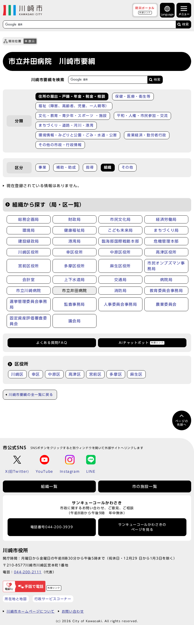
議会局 (74, 321)
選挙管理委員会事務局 (28, 304)
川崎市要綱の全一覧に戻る (31, 394)
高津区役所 (166, 252)
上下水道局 (74, 280)
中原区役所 (120, 252)
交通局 (120, 280)
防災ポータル (145, 10)
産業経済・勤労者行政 (146, 135)
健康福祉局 (74, 230)
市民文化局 (120, 219)
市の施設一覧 (144, 486)
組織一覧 (49, 486)
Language (167, 14)
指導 (90, 167)
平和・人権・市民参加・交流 (142, 115)
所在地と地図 (16, 599)
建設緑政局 (28, 241)
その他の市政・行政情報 (60, 145)
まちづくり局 (166, 230)
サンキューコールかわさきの (142, 527)
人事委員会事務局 (120, 304)
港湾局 (74, 241)
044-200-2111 (28, 572)
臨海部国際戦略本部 (120, 241)
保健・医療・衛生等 (132, 96)
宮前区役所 (28, 266)
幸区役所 (74, 252)
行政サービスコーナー (53, 599)
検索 (185, 24)
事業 (42, 167)
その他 (127, 167)
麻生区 (136, 374)
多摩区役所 (74, 266)
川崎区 (17, 374)
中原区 (54, 374)
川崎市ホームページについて (31, 611)
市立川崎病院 (28, 290)
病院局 (166, 280)
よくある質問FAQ (51, 342)
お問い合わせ (73, 611)
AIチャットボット (141, 342)
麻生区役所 (120, 266)
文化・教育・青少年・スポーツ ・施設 (73, 115)
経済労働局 (166, 219)
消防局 (120, 290)
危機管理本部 (166, 241)
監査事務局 (74, 304)
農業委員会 (166, 304)
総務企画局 (28, 219)
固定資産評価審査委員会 (28, 321)
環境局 (28, 230)
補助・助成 (66, 167)
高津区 (75, 374)
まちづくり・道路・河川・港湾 (66, 125)
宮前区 (95, 374)
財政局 (74, 219)
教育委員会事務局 (166, 290)
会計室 (28, 280)
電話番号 (52, 527)
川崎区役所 (28, 252)
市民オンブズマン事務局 (166, 266)
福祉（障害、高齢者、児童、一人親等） (74, 106)
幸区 (36, 374)
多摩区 (116, 374)
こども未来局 (120, 230)
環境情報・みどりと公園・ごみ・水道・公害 (78, 135)
